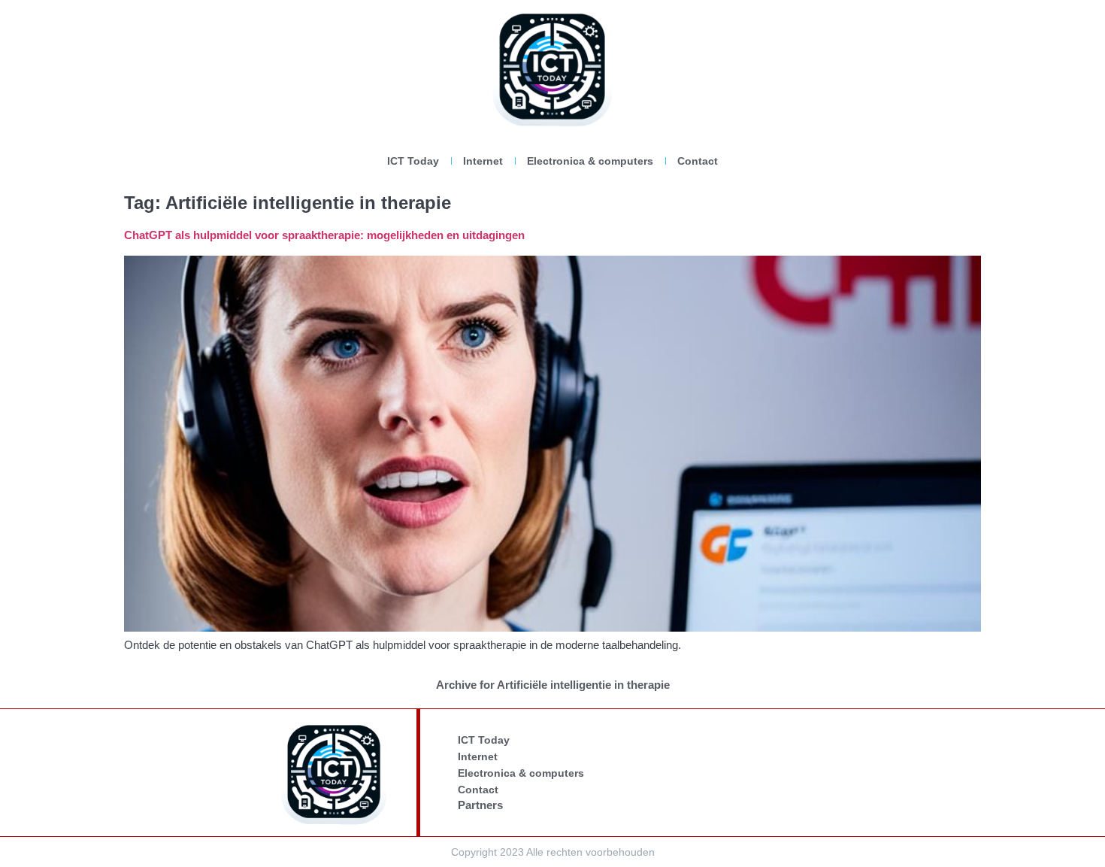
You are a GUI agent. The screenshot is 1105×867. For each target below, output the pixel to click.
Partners (480, 805)
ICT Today (413, 161)
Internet (483, 161)
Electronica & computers (590, 161)
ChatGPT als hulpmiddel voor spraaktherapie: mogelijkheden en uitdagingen (324, 235)
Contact (697, 161)
